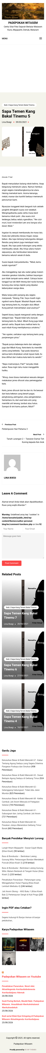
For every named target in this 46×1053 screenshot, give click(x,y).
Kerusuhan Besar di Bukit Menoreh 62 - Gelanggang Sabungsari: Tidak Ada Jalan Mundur (21, 790)
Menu (5, 38)
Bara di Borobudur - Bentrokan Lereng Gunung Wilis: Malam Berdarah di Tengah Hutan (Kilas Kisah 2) (22, 871)
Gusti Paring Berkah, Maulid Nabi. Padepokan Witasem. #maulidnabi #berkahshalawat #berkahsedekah (23, 1004)
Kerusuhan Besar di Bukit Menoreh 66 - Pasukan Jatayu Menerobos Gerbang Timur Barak (21, 825)
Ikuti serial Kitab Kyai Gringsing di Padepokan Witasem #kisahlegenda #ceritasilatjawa (23, 1018)
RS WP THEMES (30, 1050)
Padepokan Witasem (23, 22)
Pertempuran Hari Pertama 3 (15, 429)
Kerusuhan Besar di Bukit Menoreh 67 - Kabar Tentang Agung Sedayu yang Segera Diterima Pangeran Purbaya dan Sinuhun (22, 763)
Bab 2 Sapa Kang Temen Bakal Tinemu (19, 105)
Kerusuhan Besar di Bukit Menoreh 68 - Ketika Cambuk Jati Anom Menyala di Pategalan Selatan (22, 801)
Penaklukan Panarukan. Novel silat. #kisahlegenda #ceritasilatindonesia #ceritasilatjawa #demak (18, 989)
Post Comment (11, 563)
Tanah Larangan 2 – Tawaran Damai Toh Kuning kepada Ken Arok (25, 440)
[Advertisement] (23, 68)
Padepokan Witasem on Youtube (21, 976)
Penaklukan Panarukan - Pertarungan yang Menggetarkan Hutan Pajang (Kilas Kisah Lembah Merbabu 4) (21, 883)
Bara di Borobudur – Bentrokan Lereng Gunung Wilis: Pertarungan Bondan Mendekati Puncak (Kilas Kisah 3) (23, 859)
